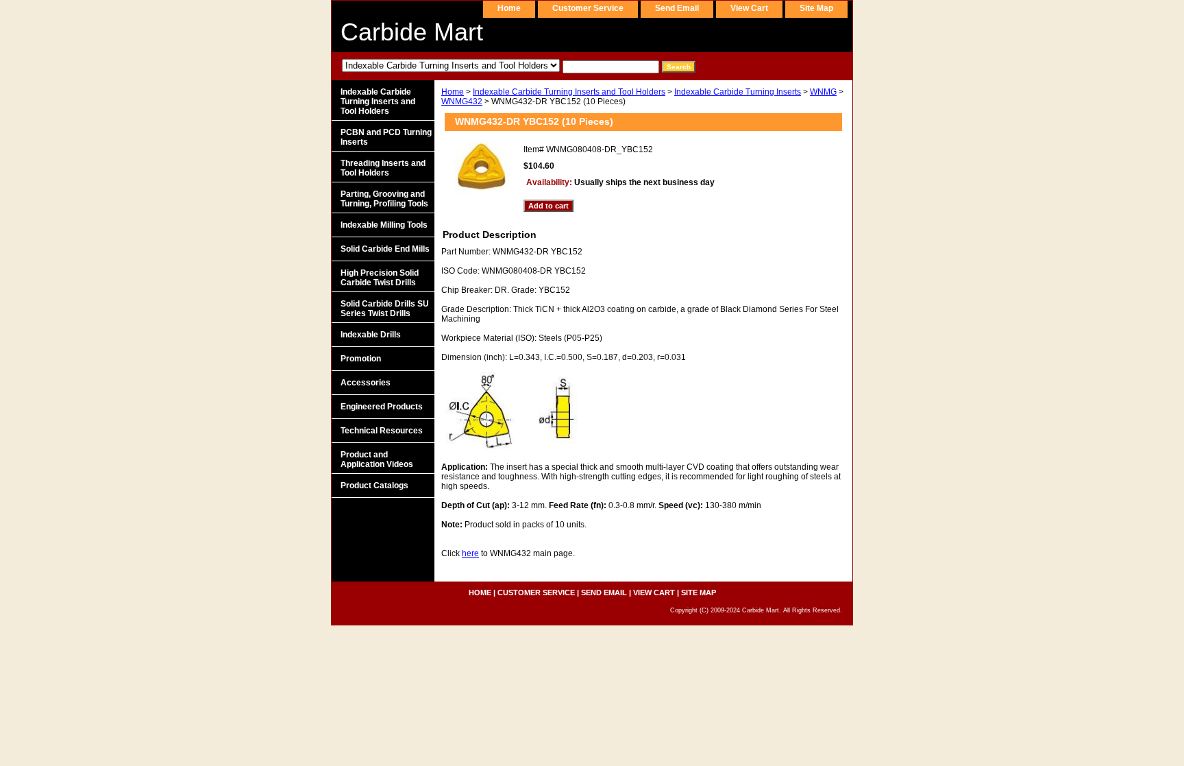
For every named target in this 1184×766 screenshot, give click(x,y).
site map (816, 8)
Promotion (361, 358)
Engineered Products (382, 406)
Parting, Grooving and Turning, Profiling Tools (384, 198)
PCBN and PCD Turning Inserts (386, 137)
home (509, 8)
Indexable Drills (371, 334)
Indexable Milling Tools (384, 225)
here (470, 553)
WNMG (823, 92)
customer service (588, 8)
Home (452, 92)
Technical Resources (382, 430)
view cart (749, 8)
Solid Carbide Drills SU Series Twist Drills (385, 308)
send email (677, 8)
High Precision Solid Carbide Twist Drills (380, 277)
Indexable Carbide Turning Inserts (737, 92)
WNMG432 (461, 101)
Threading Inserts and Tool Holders (383, 168)
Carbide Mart (412, 32)
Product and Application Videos (377, 459)
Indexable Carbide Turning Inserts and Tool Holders (569, 92)
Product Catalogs (374, 485)
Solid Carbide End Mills (385, 249)
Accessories (366, 382)
